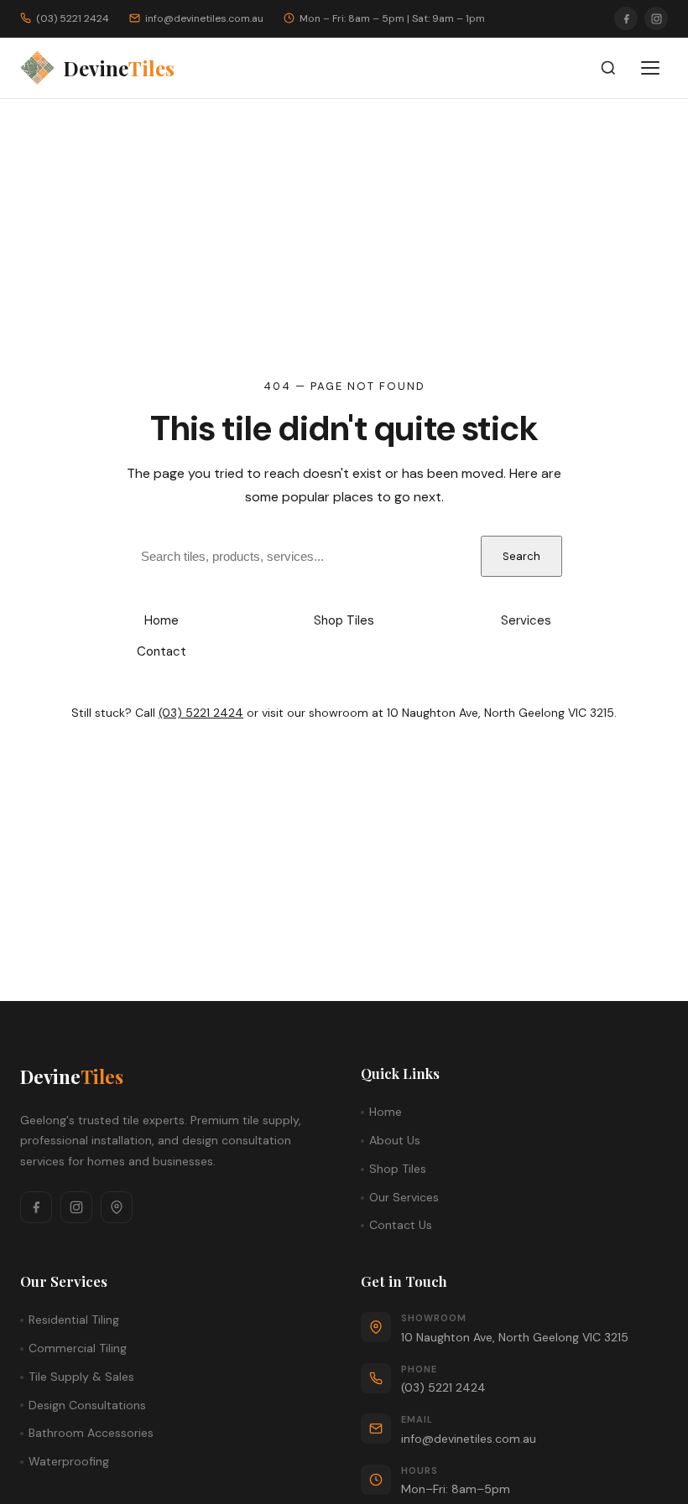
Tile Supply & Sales (81, 1376)
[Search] (608, 68)
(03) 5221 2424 (201, 712)
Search (521, 556)
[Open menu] (650, 68)
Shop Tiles (344, 620)
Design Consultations (87, 1405)
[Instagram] (656, 18)
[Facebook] (626, 18)
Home (161, 620)
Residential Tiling (74, 1319)
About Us (394, 1140)
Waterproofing (69, 1461)
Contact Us (400, 1224)
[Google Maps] (117, 1207)
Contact (161, 651)
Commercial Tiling (78, 1348)
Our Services (404, 1197)
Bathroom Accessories (91, 1432)
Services (526, 620)
